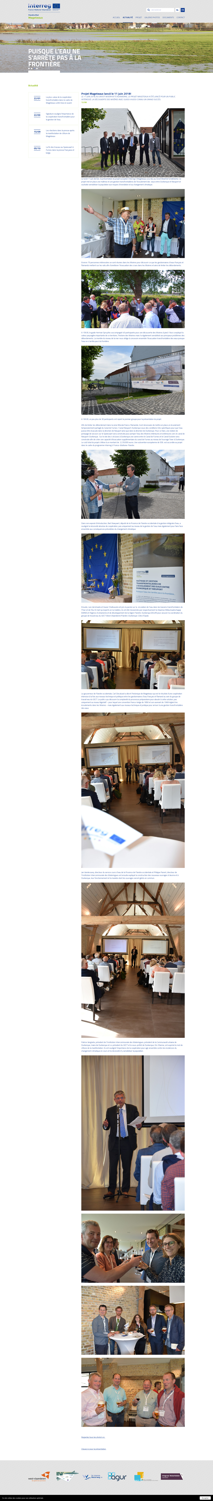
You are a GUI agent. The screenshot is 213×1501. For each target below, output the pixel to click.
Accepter (205, 1498)
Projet (138, 17)
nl (177, 9)
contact (181, 17)
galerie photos (152, 17)
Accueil (116, 17)
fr (183, 9)
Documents (168, 17)
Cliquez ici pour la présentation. (93, 1448)
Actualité (128, 17)
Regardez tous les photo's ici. (93, 1437)
